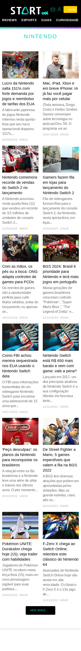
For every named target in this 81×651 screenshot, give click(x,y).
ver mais (37, 610)
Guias (46, 20)
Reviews (9, 20)
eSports (29, 20)
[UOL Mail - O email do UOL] (53, 9)
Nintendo (40, 36)
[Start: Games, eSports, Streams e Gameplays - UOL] (26, 10)
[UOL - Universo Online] (45, 13)
